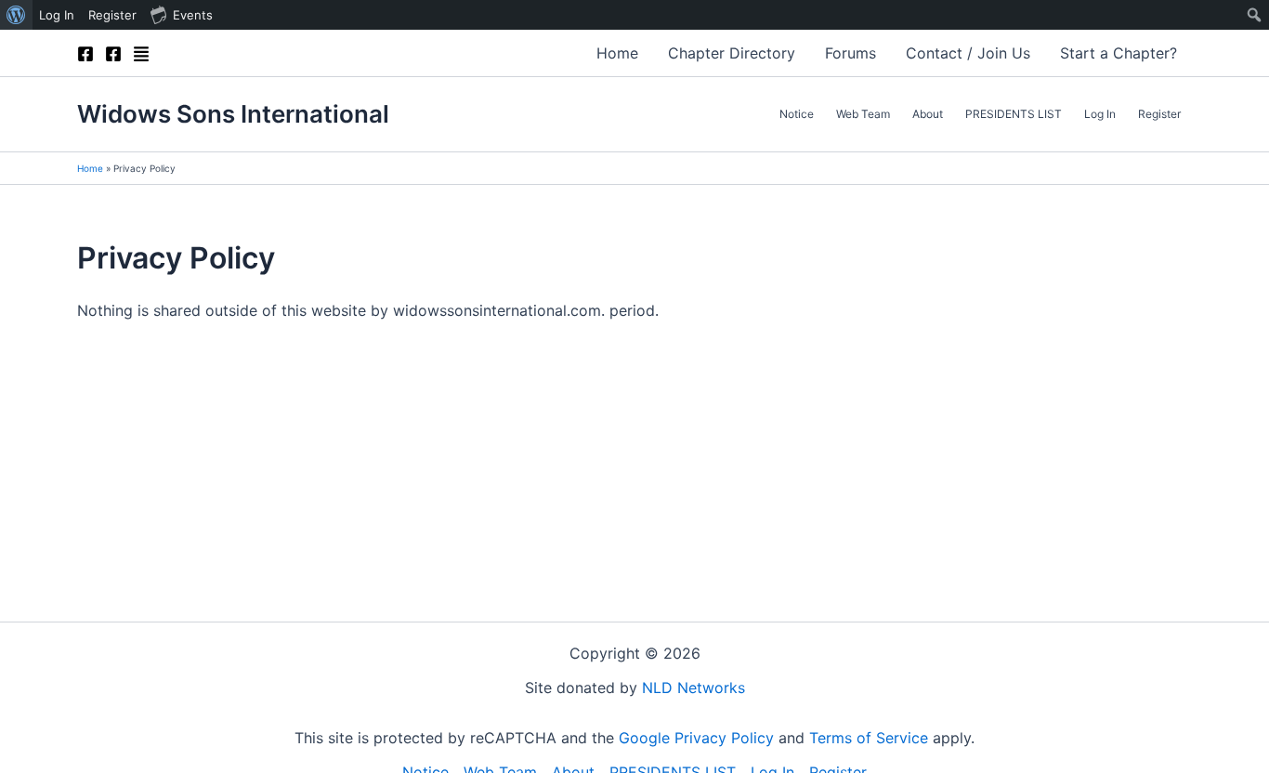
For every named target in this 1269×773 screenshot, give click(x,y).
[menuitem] (16, 15)
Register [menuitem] (112, 14)
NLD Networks (693, 687)
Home (617, 53)
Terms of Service (868, 737)
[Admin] (141, 54)
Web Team (863, 114)
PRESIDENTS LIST (1013, 114)
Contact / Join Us (968, 53)
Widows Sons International (233, 113)
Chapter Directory (731, 53)
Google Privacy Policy (696, 737)
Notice (796, 114)
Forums (850, 53)
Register (1159, 114)
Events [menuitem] (193, 14)
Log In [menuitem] (56, 14)
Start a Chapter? (1118, 53)
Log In (1100, 114)
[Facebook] (85, 54)
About (927, 114)
